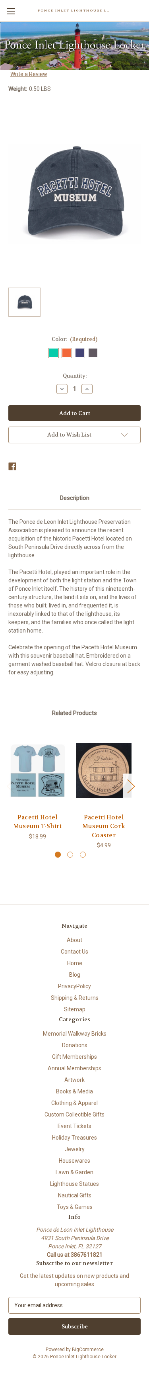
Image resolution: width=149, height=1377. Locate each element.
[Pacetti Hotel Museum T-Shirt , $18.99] (37, 770)
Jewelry (75, 1149)
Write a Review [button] (28, 74)
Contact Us (74, 951)
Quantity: (75, 375)
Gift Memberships (74, 1057)
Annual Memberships (74, 1068)
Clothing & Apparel (74, 1103)
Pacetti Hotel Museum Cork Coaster (103, 826)
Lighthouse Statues (74, 1184)
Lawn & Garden (74, 1172)
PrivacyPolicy (74, 986)
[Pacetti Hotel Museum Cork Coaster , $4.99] (104, 770)
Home (74, 963)
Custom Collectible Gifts (74, 1114)
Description (74, 497)
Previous (10, 786)
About (74, 940)
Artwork (74, 1080)
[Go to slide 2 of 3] (70, 855)
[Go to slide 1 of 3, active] (58, 855)
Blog (74, 975)
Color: (74, 339)
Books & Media (74, 1091)
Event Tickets (74, 1126)
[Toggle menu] (11, 11)
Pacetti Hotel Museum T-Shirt (37, 822)
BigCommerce (88, 1349)
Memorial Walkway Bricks (74, 1033)
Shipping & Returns (75, 998)
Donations (74, 1045)
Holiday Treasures (74, 1137)
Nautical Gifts (74, 1195)
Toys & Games (75, 1207)
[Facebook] (12, 466)
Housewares (74, 1161)
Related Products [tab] (74, 713)
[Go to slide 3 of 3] (83, 855)
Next (131, 786)
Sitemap (74, 1009)
